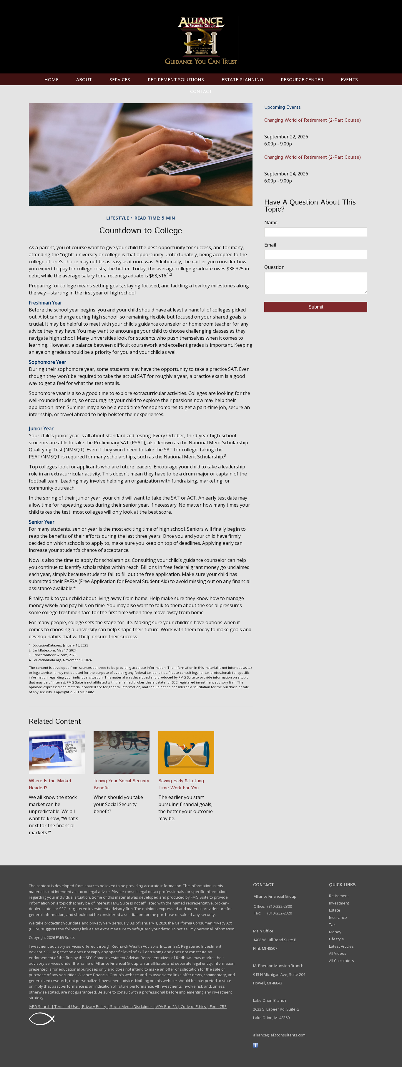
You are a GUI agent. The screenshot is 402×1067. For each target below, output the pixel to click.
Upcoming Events (282, 107)
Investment (339, 903)
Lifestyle (336, 939)
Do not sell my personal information (203, 929)
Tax (332, 924)
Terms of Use (66, 1006)
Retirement (339, 895)
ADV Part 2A (166, 1006)
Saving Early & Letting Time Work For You (181, 784)
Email (270, 245)
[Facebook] (255, 1045)
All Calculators (341, 960)
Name (271, 222)
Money (335, 931)
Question (274, 267)
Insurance (338, 917)
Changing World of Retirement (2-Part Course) (312, 120)
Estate (334, 910)
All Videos (337, 953)
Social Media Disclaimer (131, 1006)
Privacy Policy (94, 1006)
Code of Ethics (193, 1006)
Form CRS (218, 1006)
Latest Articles (341, 946)
